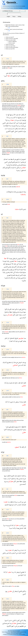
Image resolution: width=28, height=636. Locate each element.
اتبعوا (6, 620)
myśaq (3, 250)
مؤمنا (10, 258)
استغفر (17, 402)
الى (17, 264)
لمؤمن (19, 258)
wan (11, 249)
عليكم (15, 165)
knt (19, 357)
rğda (25, 467)
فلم (6, 338)
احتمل (21, 528)
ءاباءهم (17, 162)
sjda (15, 302)
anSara (7, 333)
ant (7, 109)
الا (14, 114)
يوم (6, 591)
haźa (9, 357)
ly (11, 586)
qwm (13, 247)
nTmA (5, 565)
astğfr (10, 396)
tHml (3, 106)
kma (10, 106)
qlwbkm (20, 152)
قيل (22, 309)
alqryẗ (14, 301)
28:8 (7, 409)
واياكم (20, 76)
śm (14, 518)
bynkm (19, 249)
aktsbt (3, 105)
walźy (3, 586)
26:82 (7, 579)
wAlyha (20, 103)
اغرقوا (16, 338)
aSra (8, 106)
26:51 (7, 557)
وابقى (4, 553)
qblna (21, 106)
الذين (4, 123)
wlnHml (23, 612)
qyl (5, 301)
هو (15, 159)
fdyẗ (6, 250)
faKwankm (8, 151)
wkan (23, 152)
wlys (21, 151)
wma (3, 244)
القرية (10, 309)
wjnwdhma (8, 421)
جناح (11, 165)
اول (25, 575)
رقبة (7, 261)
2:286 (7, 84)
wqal (3, 612)
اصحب (19, 504)
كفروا (17, 620)
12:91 (7, 370)
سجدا (20, 315)
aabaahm (4, 151)
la (2, 103)
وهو (12, 267)
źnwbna (14, 396)
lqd (7, 377)
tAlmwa (22, 149)
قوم (20, 267)
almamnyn (4, 567)
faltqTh (3, 420)
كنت (21, 365)
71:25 (7, 322)
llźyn (10, 612)
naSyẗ (3, 204)
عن (17, 362)
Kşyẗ (12, 66)
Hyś (23, 301)
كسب (19, 502)
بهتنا (17, 528)
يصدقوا (7, 264)
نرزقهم (24, 76)
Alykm (23, 151)
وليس (19, 165)
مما (24, 338)
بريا (4, 525)
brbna (8, 543)
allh (6, 103)
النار (15, 504)
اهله (14, 264)
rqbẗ (11, 246)
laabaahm (8, 149)
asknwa (9, 301)
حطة (10, 312)
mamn (22, 247)
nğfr (17, 302)
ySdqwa (5, 247)
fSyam (5, 252)
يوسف (24, 362)
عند (9, 159)
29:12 (7, 598)
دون (16, 341)
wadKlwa (10, 302)
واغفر (16, 128)
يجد (16, 275)
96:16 (7, 199)
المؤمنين (21, 575)
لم (25, 162)
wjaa (3, 186)
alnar (3, 496)
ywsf (3, 357)
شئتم (17, 312)
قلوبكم (7, 167)
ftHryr (8, 246)
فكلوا (8, 476)
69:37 (7, 437)
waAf (16, 108)
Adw (15, 247)
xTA (9, 27)
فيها (10, 504)
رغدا (17, 478)
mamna (14, 244)
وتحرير (7, 272)
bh (14, 108)
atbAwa (17, 612)
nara (17, 331)
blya (3, 495)
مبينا (10, 528)
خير (7, 553)
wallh (7, 545)
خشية (14, 73)
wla (3, 66)
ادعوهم (23, 159)
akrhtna (21, 543)
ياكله (22, 447)
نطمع (22, 572)
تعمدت (12, 167)
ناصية (24, 209)
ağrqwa (10, 331)
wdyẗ (16, 246)
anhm (3, 615)
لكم (15, 267)
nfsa (8, 103)
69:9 (7, 178)
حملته (11, 123)
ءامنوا (10, 620)
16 (2, 509)
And (15, 149)
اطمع (20, 591)
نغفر (16, 315)
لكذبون (9, 626)
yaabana (7, 396)
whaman (4, 421)
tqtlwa (5, 66)
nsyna (14, 105)
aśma (11, 518)
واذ (25, 309)
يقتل (13, 258)
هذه (13, 309)
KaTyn (3, 346)
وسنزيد (6, 481)
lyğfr (11, 543)
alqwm (18, 109)
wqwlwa (4, 302)
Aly (15, 106)
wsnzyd (4, 470)
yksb (5, 518)
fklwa (15, 467)
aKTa (2, 81)
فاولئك (23, 504)
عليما (6, 278)
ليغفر (15, 550)
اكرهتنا (23, 553)
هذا (14, 362)
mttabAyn (11, 252)
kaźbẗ (6, 204)
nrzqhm (19, 66)
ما (6, 114)
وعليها (19, 117)
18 (2, 557)
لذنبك (5, 362)
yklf (4, 103)
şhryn (8, 252)
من (25, 126)
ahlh (24, 246)
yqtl (12, 244)
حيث (21, 312)
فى (9, 162)
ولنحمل (18, 623)
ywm (16, 586)
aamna (5, 543)
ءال (20, 427)
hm (5, 496)
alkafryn (22, 109)
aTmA (6, 586)
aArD (5, 357)
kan (7, 68)
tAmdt (17, 152)
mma (3, 331)
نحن (7, 73)
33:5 (7, 136)
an (2, 68)
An (7, 357)
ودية (24, 264)
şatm (25, 301)
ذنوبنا (11, 402)
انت (6, 128)
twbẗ (15, 252)
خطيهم (21, 626)
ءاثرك (16, 383)
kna (18, 377)
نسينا (17, 120)
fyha (7, 496)
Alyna (5, 106)
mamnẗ (13, 246)
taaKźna (10, 105)
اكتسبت (13, 117)
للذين (14, 620)
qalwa (3, 377)
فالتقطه (23, 427)
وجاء (24, 192)
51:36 (2, 6)
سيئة (16, 502)
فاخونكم (12, 162)
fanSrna (14, 109)
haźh (12, 301)
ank (18, 357)
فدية (21, 272)
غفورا (22, 170)
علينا (20, 123)
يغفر (17, 572)
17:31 (7, 58)
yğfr (9, 565)
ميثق (24, 272)
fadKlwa (14, 331)
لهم (20, 309)
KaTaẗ (3, 175)
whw (19, 247)
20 (2, 598)
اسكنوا (16, 309)
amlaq (14, 66)
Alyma (24, 252)
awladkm (9, 66)
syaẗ (9, 495)
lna (12, 108)
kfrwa (8, 612)
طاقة (6, 126)
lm (20, 149)
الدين (6, 162)
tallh (6, 377)
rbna (6, 105)
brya (19, 518)
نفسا (16, 114)
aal (6, 420)
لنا (4, 126)
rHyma (7, 154)
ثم (10, 525)
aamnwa (14, 612)
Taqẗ (11, 108)
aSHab (22, 495)
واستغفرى (10, 362)
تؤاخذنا (23, 120)
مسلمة (21, 264)
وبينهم (4, 269)
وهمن (15, 429)
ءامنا (22, 550)
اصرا (17, 123)
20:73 (7, 533)
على (7, 123)
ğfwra (5, 154)
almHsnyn (7, 304)
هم (12, 504)
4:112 (7, 509)
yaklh (4, 442)
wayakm (23, 66)
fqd (21, 518)
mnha (20, 301)
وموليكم (23, 165)
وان (18, 269)
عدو (18, 267)
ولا (25, 73)
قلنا (22, 476)
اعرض (20, 362)
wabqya (12, 545)
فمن (20, 275)
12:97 (7, 390)
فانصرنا (19, 131)
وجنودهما (10, 429)
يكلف (22, 114)
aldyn (13, 151)
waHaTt (11, 495)
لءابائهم (18, 159)
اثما (12, 525)
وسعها (11, 114)
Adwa (15, 420)
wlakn (13, 152)
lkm (17, 247)
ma (15, 103)
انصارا (11, 341)
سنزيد (5, 315)
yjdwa (20, 331)
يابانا (21, 402)
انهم (12, 626)
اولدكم (18, 73)
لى (13, 591)
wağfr (20, 108)
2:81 (7, 489)
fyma (5, 152)
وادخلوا (6, 312)
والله (10, 553)
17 (2, 533)
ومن (17, 192)
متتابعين (23, 278)
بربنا (19, 550)
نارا (8, 338)
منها (24, 312)
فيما (7, 165)
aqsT (13, 149)
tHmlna (5, 108)
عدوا (7, 427)
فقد (24, 528)
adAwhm (4, 149)
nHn (17, 66)
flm (18, 331)
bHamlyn (12, 614)
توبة (18, 278)
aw (17, 105)
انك (24, 365)
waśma (7, 520)
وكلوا (6, 309)
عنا (19, 128)
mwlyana (10, 109)
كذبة (20, 209)
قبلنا (22, 126)
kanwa (12, 421)
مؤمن (9, 267)
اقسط (12, 159)
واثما (14, 528)
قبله (14, 192)
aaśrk (9, 377)
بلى (24, 502)
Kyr (9, 545)
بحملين (4, 623)
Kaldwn (9, 496)
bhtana (3, 520)
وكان (4, 167)
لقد (19, 383)
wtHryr (15, 250)
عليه (19, 553)
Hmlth (12, 106)
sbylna (20, 612)
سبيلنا (23, 623)
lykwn (10, 420)
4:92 (7, 217)
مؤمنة (4, 261)
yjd (3, 252)
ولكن (18, 167)
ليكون (13, 427)
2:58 (7, 455)
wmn (8, 186)
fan (19, 149)
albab (13, 302)
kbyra (11, 68)
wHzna (18, 420)
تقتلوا (22, 73)
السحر (14, 553)
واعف (22, 128)
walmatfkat (13, 186)
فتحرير (11, 261)
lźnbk (15, 357)
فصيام (13, 275)
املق (10, 73)
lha (14, 103)
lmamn (7, 244)
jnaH (3, 152)
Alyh (24, 543)
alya (22, 246)
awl (21, 565)
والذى (24, 591)
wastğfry (12, 357)
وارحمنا (9, 128)
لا (25, 114)
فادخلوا (11, 338)
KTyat (3, 286)
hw (11, 149)
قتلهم (14, 76)
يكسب (21, 525)
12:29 (7, 349)
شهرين (9, 275)
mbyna (10, 520)
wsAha (11, 103)
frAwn (5, 186)
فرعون (21, 192)
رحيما (18, 170)
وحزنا (24, 429)
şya (23, 614)
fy (11, 151)
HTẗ (7, 302)
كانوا (5, 429)
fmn (23, 250)
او (15, 120)
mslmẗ (19, 246)
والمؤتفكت (9, 192)
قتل (22, 261)
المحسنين (23, 317)
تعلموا (22, 162)
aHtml (23, 518)
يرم (8, 525)
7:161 (7, 289)
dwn (3, 333)
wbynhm (23, 249)
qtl (22, 244)
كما (14, 123)
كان (11, 76)
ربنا (9, 117)
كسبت (24, 117)
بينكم (8, 269)
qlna (5, 467)
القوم (12, 131)
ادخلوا (19, 476)
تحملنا (13, 126)
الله (19, 114)
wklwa (17, 301)
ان (17, 76)
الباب (24, 315)
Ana (18, 108)
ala (9, 103)
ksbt (17, 103)
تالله (21, 383)
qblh (10, 186)
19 (2, 579)
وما (25, 258)
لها (8, 114)
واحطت (11, 502)
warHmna (4, 109)
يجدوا (24, 341)
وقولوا (14, 312)
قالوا (24, 383)
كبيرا (5, 76)
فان (5, 159)
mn (19, 106)
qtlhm (4, 68)
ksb (7, 495)
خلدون (7, 504)
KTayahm (18, 614)
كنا (5, 383)
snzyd (3, 304)
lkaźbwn (6, 615)
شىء (15, 626)
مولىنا (24, 131)
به (25, 128)
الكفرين (8, 131)
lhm (6, 301)
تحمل (24, 123)
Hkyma (3, 253)
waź (3, 301)
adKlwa (8, 467)
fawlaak (19, 495)
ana (17, 396)
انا (8, 402)
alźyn (17, 106)
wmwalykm (17, 151)
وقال (24, 620)
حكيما (24, 280)
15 (2, 489)
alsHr (5, 545)
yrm (16, 518)
